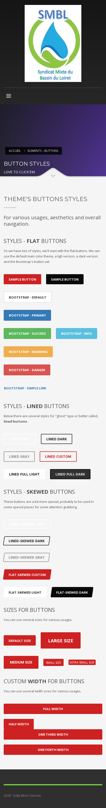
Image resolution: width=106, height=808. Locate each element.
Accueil (15, 151)
